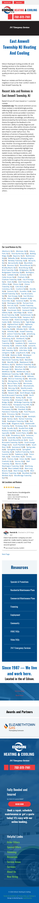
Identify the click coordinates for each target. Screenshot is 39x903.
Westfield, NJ (27, 473)
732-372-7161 (22, 17)
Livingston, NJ (7, 353)
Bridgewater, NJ (25, 270)
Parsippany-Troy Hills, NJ (22, 405)
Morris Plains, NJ (13, 383)
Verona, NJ (19, 461)
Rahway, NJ (19, 416)
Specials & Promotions (19, 581)
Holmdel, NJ (11, 331)
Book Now (19, 695)
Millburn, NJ (6, 376)
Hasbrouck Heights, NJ (23, 320)
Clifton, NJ (5, 284)
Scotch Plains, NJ (22, 433)
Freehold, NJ (12, 308)
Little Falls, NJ (24, 348)
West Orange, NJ (20, 471)
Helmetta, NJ (17, 322)
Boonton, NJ (11, 265)
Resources (12, 857)
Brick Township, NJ (9, 270)
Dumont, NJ (11, 291)
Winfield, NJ (6, 475)
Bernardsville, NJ (14, 263)
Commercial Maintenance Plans (22, 598)
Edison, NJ (11, 298)
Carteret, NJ (24, 275)
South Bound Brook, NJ (16, 440)
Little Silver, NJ (24, 350)
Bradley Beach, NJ (8, 268)
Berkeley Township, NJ (16, 261)
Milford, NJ (28, 374)
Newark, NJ (12, 393)
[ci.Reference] (19, 528)
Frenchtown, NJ (13, 310)
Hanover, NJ (6, 320)
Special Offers (14, 847)
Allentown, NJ (21, 251)
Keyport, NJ (6, 341)
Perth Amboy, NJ (21, 407)
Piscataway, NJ (7, 409)
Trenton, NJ (11, 459)
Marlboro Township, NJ (24, 364)
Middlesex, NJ (7, 372)
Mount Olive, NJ (14, 386)
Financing (14, 606)
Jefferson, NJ (11, 336)
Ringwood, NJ (17, 423)
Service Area (19, 691)
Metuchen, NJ (20, 369)
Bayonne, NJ (17, 256)
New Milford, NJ (13, 390)
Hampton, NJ (27, 317)
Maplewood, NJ (25, 362)
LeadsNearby (27, 898)
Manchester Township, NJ (11, 360)
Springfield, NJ (12, 449)
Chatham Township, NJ (10, 279)
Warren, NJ (19, 464)
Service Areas (14, 862)
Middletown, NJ (22, 372)
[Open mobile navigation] (30, 2)
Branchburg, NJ (24, 268)
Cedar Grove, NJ (8, 277)
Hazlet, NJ (5, 322)
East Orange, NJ (14, 296)
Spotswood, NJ (17, 447)
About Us (11, 872)
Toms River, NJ (16, 457)
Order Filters (13, 842)
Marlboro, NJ (7, 364)
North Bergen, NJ (26, 393)
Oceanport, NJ (20, 400)
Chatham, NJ (22, 277)
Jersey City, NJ (25, 336)
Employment (15, 614)
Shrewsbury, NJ (16, 435)
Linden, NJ (11, 348)
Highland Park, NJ (13, 324)
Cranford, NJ (20, 289)
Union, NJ (23, 459)
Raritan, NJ (11, 419)
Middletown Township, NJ (11, 374)
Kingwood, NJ (19, 341)
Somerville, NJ (12, 438)
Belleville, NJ (12, 258)
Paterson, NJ (6, 407)
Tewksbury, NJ (20, 454)
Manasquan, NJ (22, 357)
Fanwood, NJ (20, 301)
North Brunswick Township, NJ (13, 395)
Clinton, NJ (17, 284)
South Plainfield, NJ (20, 445)
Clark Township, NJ (25, 282)
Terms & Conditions (10, 896)
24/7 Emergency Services (20, 647)
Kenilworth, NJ (21, 338)
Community (14, 623)
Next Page (6, 554)
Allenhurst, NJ (7, 251)
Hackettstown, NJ (26, 315)
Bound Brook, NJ (26, 265)
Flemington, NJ (12, 303)
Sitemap (31, 896)
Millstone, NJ (19, 376)
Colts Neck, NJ (20, 287)
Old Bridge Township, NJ (23, 402)
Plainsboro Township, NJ (11, 412)
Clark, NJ (10, 282)
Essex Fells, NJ (7, 301)
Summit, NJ (6, 454)
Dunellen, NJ (24, 291)
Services (11, 867)
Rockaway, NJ (20, 426)
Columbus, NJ (7, 289)
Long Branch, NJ (22, 353)
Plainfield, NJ (23, 409)
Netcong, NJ (12, 388)
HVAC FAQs (14, 631)
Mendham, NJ (20, 367)
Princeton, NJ (12, 414)
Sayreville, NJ (7, 433)
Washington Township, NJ (11, 466)
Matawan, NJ (6, 367)
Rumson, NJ (26, 431)
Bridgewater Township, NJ (11, 272)
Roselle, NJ (11, 428)
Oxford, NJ (6, 405)
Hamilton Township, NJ (10, 317)
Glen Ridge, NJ (19, 312)
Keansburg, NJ (7, 338)
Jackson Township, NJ (15, 334)
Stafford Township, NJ (23, 452)
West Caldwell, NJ (14, 468)
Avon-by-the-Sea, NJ (19, 253)
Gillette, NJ (6, 312)
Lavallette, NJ (20, 343)
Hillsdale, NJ (20, 329)
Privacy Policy (22, 896)
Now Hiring (12, 877)
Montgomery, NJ (14, 381)
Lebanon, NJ (19, 346)
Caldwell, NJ (11, 275)
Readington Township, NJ (16, 421)
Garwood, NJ (27, 310)
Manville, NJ (11, 362)
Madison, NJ (14, 355)
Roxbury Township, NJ (10, 431)
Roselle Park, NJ (24, 428)
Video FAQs (14, 639)
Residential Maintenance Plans (22, 590)
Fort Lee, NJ (11, 305)
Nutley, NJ (19, 398)
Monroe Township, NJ (16, 379)
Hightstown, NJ (12, 327)
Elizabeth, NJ (25, 298)
